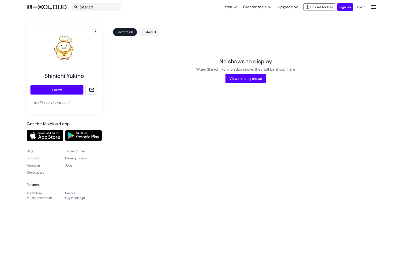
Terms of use (75, 151)
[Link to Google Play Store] (83, 135)
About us (34, 165)
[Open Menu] (374, 7)
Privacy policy (76, 158)
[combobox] (95, 31)
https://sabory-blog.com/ (50, 102)
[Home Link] (47, 7)
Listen (226, 6)
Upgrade (285, 6)
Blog (30, 151)
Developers (35, 172)
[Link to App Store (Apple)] (45, 135)
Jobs (68, 165)
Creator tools (254, 6)
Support (33, 158)
